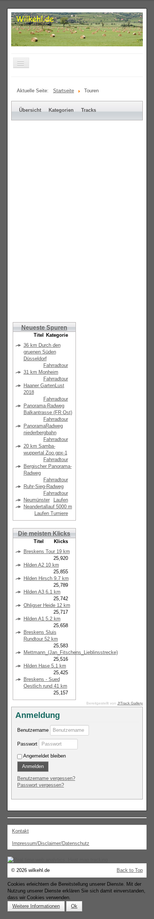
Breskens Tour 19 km (47, 551)
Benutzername (33, 730)
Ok (74, 906)
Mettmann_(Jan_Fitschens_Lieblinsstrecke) (71, 652)
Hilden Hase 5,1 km (45, 666)
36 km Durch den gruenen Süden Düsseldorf (42, 351)
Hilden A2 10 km (41, 565)
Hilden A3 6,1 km (42, 592)
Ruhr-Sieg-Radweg (44, 486)
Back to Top (130, 870)
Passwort (27, 744)
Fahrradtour (55, 365)
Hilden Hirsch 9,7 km (46, 578)
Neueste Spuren (44, 327)
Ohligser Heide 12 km (47, 605)
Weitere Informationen (36, 906)
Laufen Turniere (51, 513)
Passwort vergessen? (40, 785)
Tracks (88, 110)
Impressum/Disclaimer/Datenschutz (50, 843)
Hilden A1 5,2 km (42, 619)
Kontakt (20, 831)
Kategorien (61, 110)
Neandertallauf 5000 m (48, 506)
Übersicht (30, 110)
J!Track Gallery (130, 703)
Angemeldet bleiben (44, 756)
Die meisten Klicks (44, 533)
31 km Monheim (41, 372)
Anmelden (33, 766)
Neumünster (37, 500)
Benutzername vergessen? (46, 778)
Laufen (60, 500)
